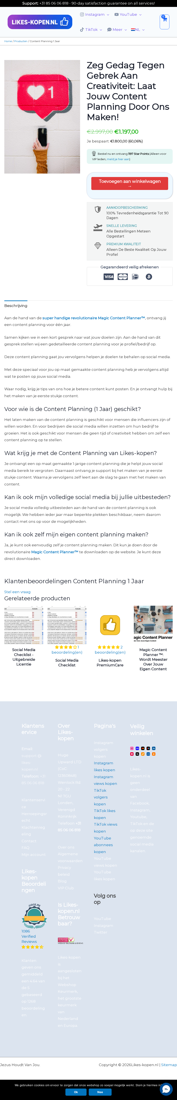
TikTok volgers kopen (101, 797)
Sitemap (169, 1065)
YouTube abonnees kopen (103, 845)
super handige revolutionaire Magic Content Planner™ (94, 318)
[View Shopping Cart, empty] (164, 21)
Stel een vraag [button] (17, 592)
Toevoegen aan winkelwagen (130, 181)
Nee (100, 1092)
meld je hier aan (118, 159)
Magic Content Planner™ (54, 552)
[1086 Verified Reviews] (34, 947)
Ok (76, 1092)
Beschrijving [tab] (15, 305)
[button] (107, 14)
